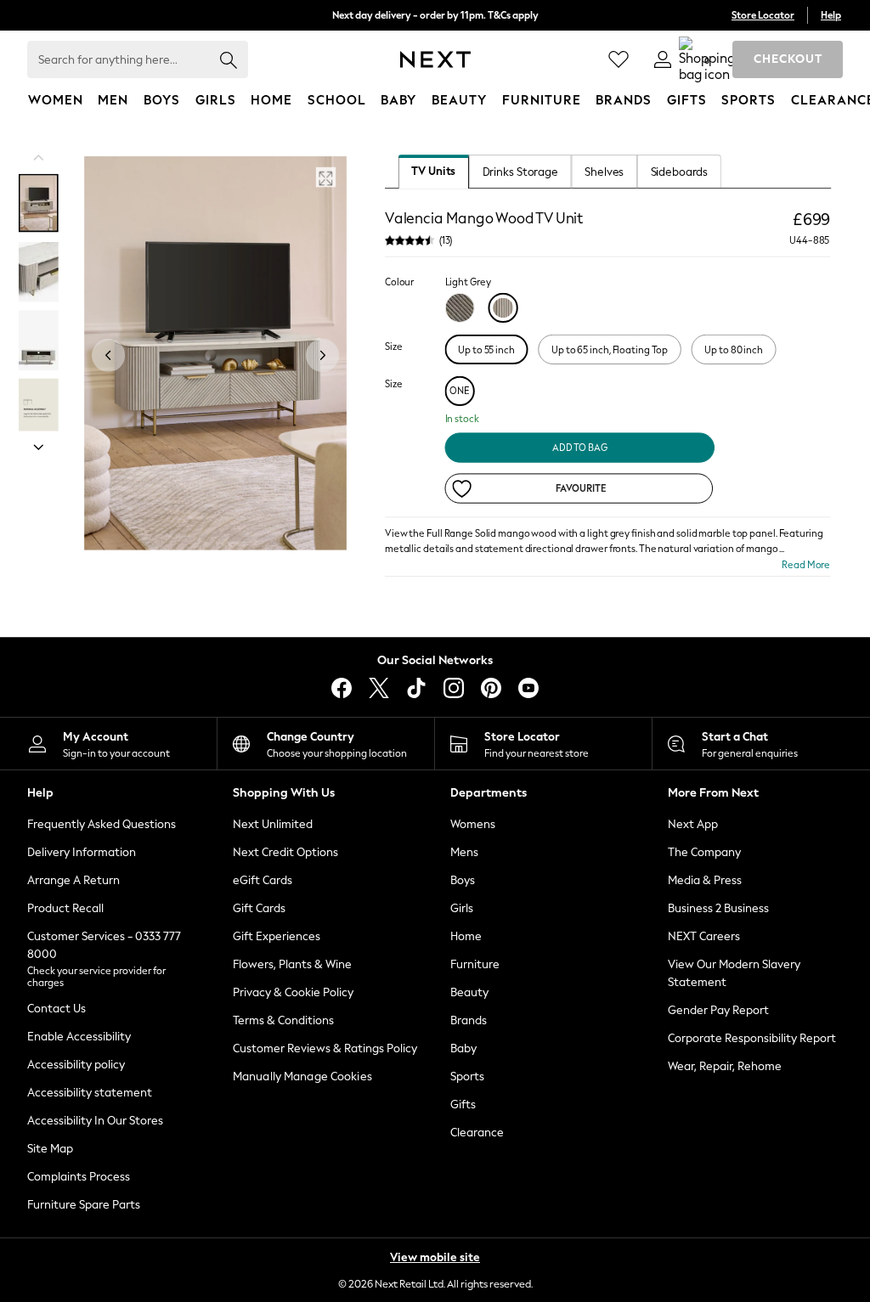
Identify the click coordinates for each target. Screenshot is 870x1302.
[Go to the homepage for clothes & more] (435, 59)
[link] (662, 59)
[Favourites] (618, 59)
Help (831, 15)
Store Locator (763, 15)
